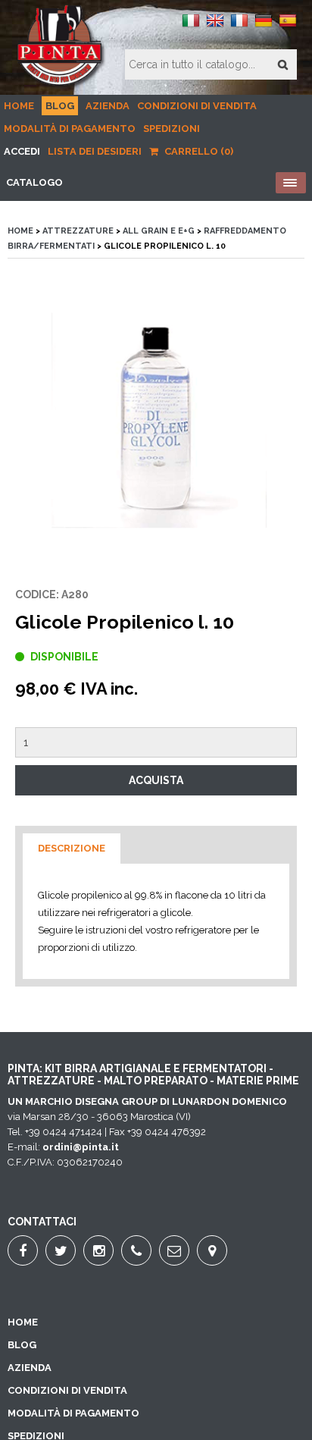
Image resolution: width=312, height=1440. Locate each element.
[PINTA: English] (215, 26)
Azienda (107, 105)
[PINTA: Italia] (191, 26)
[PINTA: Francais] (239, 26)
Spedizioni (171, 128)
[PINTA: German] (263, 26)
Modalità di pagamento (70, 128)
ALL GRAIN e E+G (159, 231)
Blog (59, 105)
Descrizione (71, 848)
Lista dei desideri (95, 151)
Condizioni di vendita (197, 105)
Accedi (22, 151)
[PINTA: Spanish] (288, 26)
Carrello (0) (197, 151)
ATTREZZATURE (78, 231)
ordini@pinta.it (80, 1147)
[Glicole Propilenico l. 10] (156, 422)
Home (19, 105)
